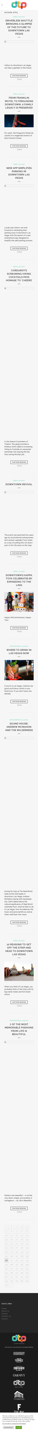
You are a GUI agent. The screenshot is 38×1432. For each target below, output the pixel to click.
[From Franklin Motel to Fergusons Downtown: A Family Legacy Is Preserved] (19, 120)
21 (11, 1244)
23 (22, 1244)
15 (6, 1239)
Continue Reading (19, 75)
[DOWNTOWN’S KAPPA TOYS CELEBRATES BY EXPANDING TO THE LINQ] (19, 602)
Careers (4, 1319)
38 (22, 1256)
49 (27, 1264)
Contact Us (6, 1316)
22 (17, 1244)
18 (22, 1239)
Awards (4, 1314)
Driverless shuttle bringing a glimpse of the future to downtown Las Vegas (19, 27)
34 (27, 1252)
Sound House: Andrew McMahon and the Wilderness (19, 727)
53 (22, 1269)
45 (6, 1264)
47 (17, 1264)
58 (22, 1273)
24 (27, 1244)
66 (12, 1281)
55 (6, 1273)
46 (12, 1264)
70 (6, 1285)
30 (6, 1252)
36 (12, 1256)
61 (12, 1277)
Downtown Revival (19, 484)
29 (27, 1248)
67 (17, 1281)
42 (17, 1260)
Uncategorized (15, 646)
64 (27, 1277)
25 (6, 1248)
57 (17, 1273)
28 (22, 1248)
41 (12, 1260)
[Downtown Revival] (19, 510)
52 (17, 1269)
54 (27, 1269)
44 (27, 1260)
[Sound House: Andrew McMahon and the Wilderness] (19, 811)
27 (17, 1248)
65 (6, 1281)
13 (22, 1235)
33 (22, 1252)
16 (12, 1239)
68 (22, 1281)
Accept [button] (19, 1427)
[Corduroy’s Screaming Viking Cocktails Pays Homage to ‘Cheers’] (19, 361)
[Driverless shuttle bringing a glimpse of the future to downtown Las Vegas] (19, 50)
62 (17, 1277)
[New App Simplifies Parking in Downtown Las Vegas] (19, 203)
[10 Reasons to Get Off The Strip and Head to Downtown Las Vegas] (19, 971)
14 (27, 1235)
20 (6, 1244)
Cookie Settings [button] (8, 1427)
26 (12, 1248)
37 (17, 1256)
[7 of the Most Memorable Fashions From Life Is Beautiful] (19, 1115)
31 (11, 1252)
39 (27, 1256)
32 (17, 1252)
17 (17, 1239)
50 (6, 1269)
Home (4, 1308)
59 (27, 1273)
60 (6, 1277)
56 (12, 1273)
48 (22, 1264)
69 (27, 1281)
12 (17, 1235)
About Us (5, 1311)
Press (15, 16)
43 (22, 1260)
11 (11, 1235)
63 (22, 1277)
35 (6, 1256)
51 (11, 1269)
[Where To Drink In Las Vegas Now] (19, 670)
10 (6, 1235)
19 (27, 1239)
